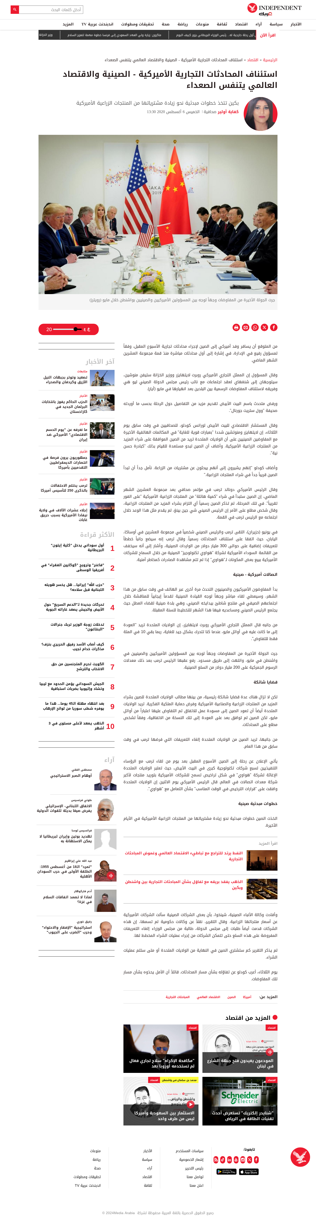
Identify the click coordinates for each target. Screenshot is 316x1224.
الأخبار (296, 24)
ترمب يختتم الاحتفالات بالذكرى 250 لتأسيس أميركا (64, 488)
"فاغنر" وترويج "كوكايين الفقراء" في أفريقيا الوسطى (72, 567)
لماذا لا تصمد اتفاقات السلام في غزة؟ (67, 899)
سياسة (276, 24)
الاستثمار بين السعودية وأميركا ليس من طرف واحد (164, 1116)
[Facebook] (256, 1160)
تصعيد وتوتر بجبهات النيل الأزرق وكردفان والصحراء (65, 380)
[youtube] (236, 1160)
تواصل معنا (195, 1177)
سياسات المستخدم (189, 1151)
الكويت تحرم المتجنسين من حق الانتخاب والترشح (77, 666)
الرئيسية (270, 60)
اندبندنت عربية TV (97, 24)
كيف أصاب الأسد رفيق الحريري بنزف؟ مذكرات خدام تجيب (72, 647)
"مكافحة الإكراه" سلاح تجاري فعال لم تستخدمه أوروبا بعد (162, 1063)
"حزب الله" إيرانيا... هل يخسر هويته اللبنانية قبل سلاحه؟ (74, 587)
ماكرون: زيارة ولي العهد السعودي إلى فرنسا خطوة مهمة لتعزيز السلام (135, 35)
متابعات (82, 371)
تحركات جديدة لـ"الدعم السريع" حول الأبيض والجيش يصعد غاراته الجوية (74, 607)
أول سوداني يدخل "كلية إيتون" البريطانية (77, 548)
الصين (231, 997)
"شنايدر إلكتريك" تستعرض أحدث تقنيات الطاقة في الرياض (243, 1116)
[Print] (236, 327)
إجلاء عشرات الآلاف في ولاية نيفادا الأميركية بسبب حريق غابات (63, 515)
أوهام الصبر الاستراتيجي (71, 775)
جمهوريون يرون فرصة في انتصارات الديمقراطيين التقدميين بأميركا (65, 462)
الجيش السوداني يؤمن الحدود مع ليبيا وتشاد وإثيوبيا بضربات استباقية (72, 686)
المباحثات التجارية (178, 997)
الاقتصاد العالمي (208, 997)
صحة (166, 24)
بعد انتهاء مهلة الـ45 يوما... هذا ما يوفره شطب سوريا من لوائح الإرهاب (73, 706)
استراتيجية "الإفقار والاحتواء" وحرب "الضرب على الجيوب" (67, 930)
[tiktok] (222, 1160)
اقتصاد (241, 24)
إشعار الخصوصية (191, 1159)
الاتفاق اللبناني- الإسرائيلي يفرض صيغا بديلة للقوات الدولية (64, 808)
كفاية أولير (228, 112)
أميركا (247, 997)
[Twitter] (249, 1160)
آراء (259, 24)
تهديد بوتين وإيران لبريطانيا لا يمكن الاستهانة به (66, 839)
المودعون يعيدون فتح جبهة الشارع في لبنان (240, 1063)
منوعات (202, 24)
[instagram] (242, 1160)
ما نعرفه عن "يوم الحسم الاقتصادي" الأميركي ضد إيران (66, 434)
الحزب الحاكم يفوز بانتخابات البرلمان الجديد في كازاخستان (64, 407)
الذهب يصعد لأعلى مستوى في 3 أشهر (76, 726)
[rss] (216, 1160)
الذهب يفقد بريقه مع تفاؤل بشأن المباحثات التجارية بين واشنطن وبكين (184, 885)
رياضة (183, 24)
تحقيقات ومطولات (137, 24)
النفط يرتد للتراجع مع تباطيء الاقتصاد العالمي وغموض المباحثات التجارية (184, 856)
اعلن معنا (196, 1185)
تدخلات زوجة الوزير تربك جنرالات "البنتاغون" (77, 627)
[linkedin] (229, 1160)
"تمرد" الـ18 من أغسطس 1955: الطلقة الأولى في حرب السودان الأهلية (64, 871)
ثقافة (222, 24)
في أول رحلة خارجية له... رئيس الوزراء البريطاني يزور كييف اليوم (239, 35)
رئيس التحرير (194, 1168)
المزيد (68, 24)
